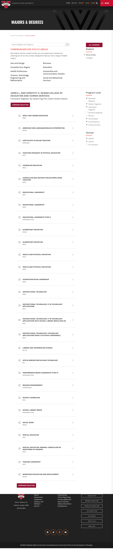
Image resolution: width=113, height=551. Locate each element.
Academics (38, 499)
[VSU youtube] (65, 532)
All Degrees (94, 45)
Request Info (92, 496)
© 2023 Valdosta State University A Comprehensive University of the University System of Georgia (56, 545)
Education (47, 67)
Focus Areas (91, 55)
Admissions (38, 497)
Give (87, 3)
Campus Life (38, 502)
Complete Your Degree (20, 67)
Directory (74, 3)
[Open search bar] (97, 2)
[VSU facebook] (47, 532)
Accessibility (62, 495)
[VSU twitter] (53, 532)
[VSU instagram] (59, 532)
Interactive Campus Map (91, 506)
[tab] (46, 116)
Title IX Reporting (64, 497)
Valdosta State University (17, 35)
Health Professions (19, 71)
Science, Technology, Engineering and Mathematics (20, 77)
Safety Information (64, 504)
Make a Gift (91, 526)
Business (47, 63)
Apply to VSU (92, 521)
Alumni (36, 506)
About (36, 495)
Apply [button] (80, 3)
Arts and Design (18, 63)
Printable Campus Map (92, 501)
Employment (62, 506)
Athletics (37, 504)
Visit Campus (92, 516)
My (68, 3)
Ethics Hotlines (63, 502)
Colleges (89, 58)
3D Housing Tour (92, 511)
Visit (92, 3)
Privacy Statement (64, 499)
